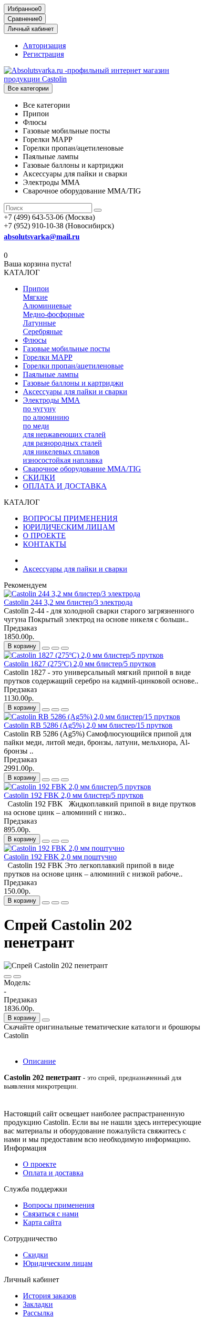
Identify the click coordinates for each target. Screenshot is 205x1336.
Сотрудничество (30, 1238)
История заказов (49, 1296)
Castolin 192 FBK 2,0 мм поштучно (60, 857)
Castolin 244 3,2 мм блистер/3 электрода (68, 602)
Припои (36, 289)
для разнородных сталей (62, 443)
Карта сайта (42, 1222)
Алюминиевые (47, 306)
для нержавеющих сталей (64, 434)
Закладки (38, 1304)
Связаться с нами (51, 1214)
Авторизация (44, 45)
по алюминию (46, 417)
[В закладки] (55, 648)
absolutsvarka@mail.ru (42, 237)
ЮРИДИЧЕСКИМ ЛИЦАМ (69, 527)
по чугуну (39, 409)
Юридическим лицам (57, 1263)
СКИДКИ (39, 477)
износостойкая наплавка (62, 460)
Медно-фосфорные (53, 314)
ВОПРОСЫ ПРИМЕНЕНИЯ (70, 518)
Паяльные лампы (51, 374)
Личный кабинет (31, 1279)
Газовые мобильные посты (66, 349)
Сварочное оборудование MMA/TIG (82, 469)
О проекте (39, 1164)
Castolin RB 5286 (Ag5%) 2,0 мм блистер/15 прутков (88, 725)
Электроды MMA (51, 400)
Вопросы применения (58, 1205)
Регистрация (43, 54)
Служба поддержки (35, 1189)
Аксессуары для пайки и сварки (75, 392)
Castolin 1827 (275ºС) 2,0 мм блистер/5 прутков (80, 664)
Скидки (35, 1255)
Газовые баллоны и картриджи (73, 383)
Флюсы (35, 340)
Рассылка (38, 1313)
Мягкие (35, 297)
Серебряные (42, 331)
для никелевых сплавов (61, 452)
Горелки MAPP (47, 357)
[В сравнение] (65, 648)
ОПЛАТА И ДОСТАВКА (65, 486)
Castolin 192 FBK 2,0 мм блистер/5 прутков (74, 795)
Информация (25, 1148)
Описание (39, 1061)
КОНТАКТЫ (44, 544)
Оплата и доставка (53, 1173)
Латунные (39, 323)
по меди (36, 426)
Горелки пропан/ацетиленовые (73, 366)
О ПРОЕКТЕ (44, 535)
